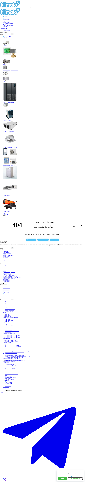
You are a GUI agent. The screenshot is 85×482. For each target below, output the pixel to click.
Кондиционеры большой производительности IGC (15, 360)
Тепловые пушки (6, 211)
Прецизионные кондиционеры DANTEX (13, 336)
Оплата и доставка (6, 22)
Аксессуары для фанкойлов (8, 58)
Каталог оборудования (43, 239)
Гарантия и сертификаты (8, 25)
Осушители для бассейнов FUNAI (12, 345)
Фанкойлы (5, 45)
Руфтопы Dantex (8, 330)
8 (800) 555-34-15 (7, 16)
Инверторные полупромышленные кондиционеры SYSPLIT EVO (18, 356)
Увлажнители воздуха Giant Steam (11, 341)
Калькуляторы (5, 24)
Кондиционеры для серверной (9, 165)
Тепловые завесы (6, 195)
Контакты (5, 26)
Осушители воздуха (7, 120)
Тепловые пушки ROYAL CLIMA (11, 374)
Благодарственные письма (8, 23)
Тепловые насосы (6, 179)
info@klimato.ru (7, 19)
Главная (4, 213)
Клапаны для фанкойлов (10, 309)
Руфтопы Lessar (8, 332)
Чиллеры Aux (7, 314)
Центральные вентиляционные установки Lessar (14, 349)
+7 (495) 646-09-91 (7, 17)
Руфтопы (4, 81)
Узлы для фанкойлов (9, 311)
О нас (4, 21)
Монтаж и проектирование (8, 255)
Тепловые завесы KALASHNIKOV (12, 369)
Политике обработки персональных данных (66, 476)
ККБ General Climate (9, 320)
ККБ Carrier (7, 319)
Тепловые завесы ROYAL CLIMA (11, 370)
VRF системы (5, 75)
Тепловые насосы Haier (9, 364)
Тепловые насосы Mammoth (10, 365)
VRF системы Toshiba (9, 326)
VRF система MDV (9, 325)
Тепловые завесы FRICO (10, 368)
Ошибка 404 (5, 214)
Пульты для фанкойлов (9, 310)
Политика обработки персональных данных (11, 261)
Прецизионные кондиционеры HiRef (12, 335)
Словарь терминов (6, 252)
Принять (62, 478)
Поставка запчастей (7, 253)
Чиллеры (4, 64)
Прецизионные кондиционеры (9, 102)
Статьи (4, 254)
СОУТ (4, 260)
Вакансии (5, 259)
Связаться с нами (54, 239)
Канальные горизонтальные (10, 305)
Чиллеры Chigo (8, 316)
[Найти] (12, 34)
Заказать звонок (3, 28)
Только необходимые (75, 478)
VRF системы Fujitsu (9, 324)
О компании (5, 251)
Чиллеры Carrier (8, 315)
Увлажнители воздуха (7, 107)
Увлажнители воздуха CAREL (11, 340)
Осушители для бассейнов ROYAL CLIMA (13, 346)
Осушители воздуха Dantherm (11, 344)
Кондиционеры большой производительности (12, 155)
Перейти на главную (31, 239)
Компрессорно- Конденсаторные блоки (10, 70)
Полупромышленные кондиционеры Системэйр (14, 357)
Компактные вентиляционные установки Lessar (14, 352)
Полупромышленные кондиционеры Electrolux (14, 355)
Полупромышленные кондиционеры (10, 147)
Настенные (7, 304)
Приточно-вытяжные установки (9, 131)
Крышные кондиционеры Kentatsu (12, 331)
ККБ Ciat (7, 321)
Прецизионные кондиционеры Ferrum (12, 337)
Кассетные (7, 303)
